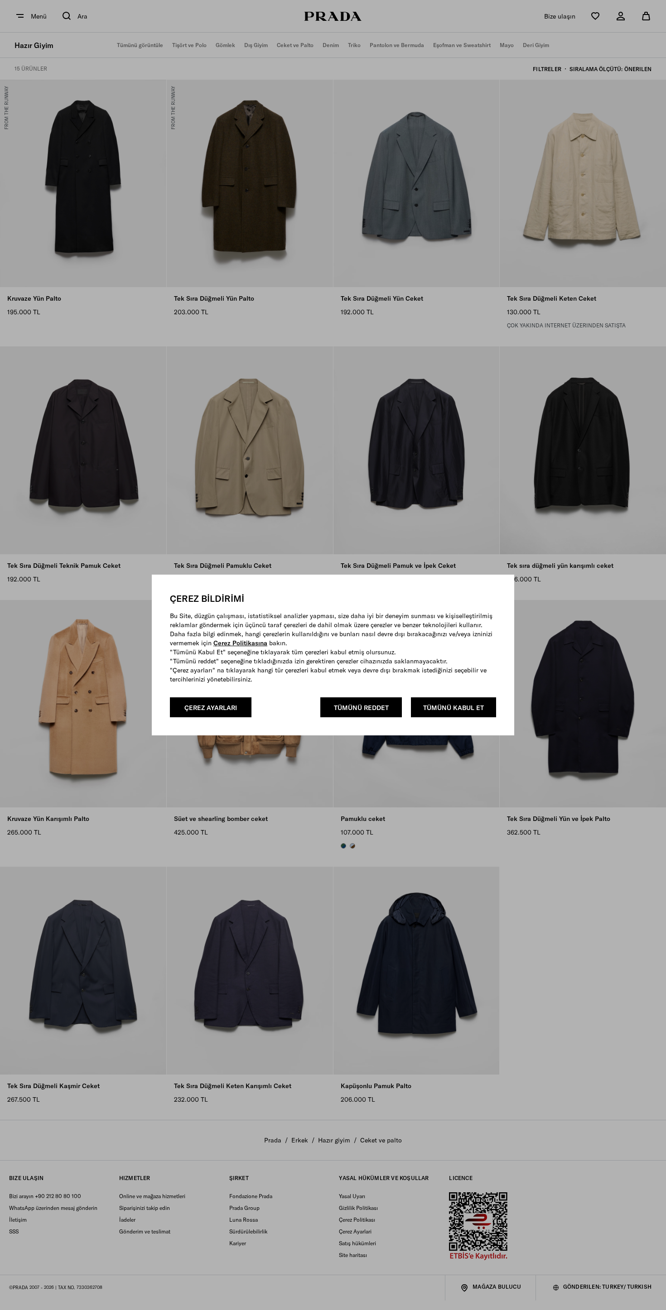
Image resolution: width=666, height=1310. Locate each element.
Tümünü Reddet (361, 708)
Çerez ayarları (210, 708)
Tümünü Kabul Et (453, 708)
